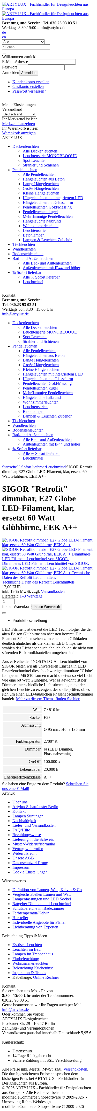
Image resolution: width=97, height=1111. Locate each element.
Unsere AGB (23, 858)
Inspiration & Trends (29, 972)
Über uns (19, 802)
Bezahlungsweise (26, 834)
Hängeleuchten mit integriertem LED (53, 198)
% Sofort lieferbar (26, 272)
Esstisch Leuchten (27, 944)
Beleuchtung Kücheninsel (33, 968)
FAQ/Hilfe (21, 830)
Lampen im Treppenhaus (32, 954)
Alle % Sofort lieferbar (41, 277)
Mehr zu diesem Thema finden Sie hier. (48, 699)
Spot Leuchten (35, 160)
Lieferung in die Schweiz (33, 839)
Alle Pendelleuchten (39, 174)
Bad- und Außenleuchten (32, 258)
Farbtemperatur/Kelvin (30, 913)
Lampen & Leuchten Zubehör (47, 240)
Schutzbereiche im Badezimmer (38, 908)
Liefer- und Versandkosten (34, 825)
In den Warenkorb (47, 607)
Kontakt (19, 811)
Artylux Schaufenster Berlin (35, 806)
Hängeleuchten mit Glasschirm (48, 202)
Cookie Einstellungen (30, 872)
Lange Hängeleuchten (41, 184)
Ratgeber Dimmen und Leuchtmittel (41, 903)
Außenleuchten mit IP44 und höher (51, 268)
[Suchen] (4, 53)
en (4, 37)
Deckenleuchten (25, 146)
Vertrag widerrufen (27, 848)
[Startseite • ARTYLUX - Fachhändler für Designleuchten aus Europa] (48, 9)
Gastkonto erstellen (28, 86)
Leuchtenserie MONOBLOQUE (50, 156)
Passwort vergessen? (29, 91)
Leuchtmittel (33, 282)
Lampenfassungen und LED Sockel (41, 899)
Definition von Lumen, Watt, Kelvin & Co (47, 889)
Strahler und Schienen (41, 165)
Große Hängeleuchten (41, 188)
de (4, 32)
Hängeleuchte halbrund (42, 221)
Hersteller (20, 917)
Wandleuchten (24, 249)
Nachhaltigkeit (24, 820)
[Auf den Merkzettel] (4, 613)
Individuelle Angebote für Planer (39, 922)
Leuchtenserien (35, 230)
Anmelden (28, 73)
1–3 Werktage (31, 596)
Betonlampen (33, 235)
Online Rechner (46, 977)
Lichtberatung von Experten (35, 927)
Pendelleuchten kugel (40, 212)
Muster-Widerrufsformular (33, 844)
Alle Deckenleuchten (40, 151)
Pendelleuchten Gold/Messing (47, 207)
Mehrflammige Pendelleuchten (48, 216)
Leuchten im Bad (26, 949)
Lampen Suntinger (27, 816)
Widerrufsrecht (24, 853)
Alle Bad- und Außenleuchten (47, 263)
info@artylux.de (15, 314)
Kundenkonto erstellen (30, 82)
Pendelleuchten (24, 170)
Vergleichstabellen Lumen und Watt (41, 894)
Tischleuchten (23, 244)
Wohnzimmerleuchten (40, 226)
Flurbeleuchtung (25, 958)
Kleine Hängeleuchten (41, 193)
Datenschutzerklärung (30, 862)
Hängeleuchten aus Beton (44, 179)
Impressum (21, 867)
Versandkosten (53, 591)
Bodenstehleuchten (27, 254)
